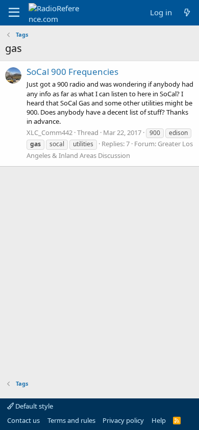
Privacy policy (123, 420)
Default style (33, 406)
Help (159, 420)
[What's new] (187, 12)
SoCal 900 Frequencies (72, 71)
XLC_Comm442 (49, 132)
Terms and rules (71, 420)
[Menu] (14, 12)
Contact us (23, 420)
